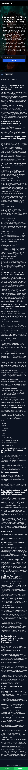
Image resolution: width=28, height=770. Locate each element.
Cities (8, 763)
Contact (18, 763)
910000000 (7, 768)
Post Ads (13, 763)
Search (14, 60)
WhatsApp (21, 768)
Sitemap (23, 763)
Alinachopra (5, 3)
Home (2, 74)
